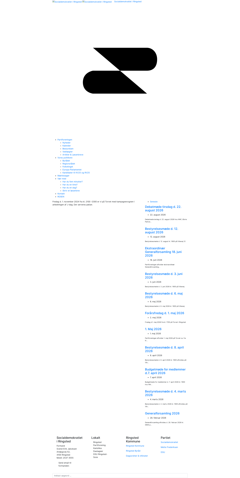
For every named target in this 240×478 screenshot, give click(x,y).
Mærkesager (63, 175)
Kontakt (61, 193)
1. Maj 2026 (153, 329)
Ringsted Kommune (135, 446)
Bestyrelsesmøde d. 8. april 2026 (164, 349)
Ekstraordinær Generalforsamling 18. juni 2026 (163, 251)
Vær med (62, 178)
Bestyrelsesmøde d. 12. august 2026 (161, 230)
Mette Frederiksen (169, 447)
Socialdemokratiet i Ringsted (128, 1)
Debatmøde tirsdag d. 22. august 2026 (163, 208)
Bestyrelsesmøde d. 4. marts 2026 (165, 393)
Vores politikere (65, 157)
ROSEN (61, 196)
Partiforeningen (65, 139)
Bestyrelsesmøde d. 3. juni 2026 (163, 275)
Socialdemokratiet (169, 442)
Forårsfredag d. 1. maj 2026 (164, 313)
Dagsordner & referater (137, 456)
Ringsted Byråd (133, 451)
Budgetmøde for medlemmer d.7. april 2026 (165, 371)
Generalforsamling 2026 (162, 413)
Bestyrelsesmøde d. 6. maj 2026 (164, 295)
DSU (163, 452)
